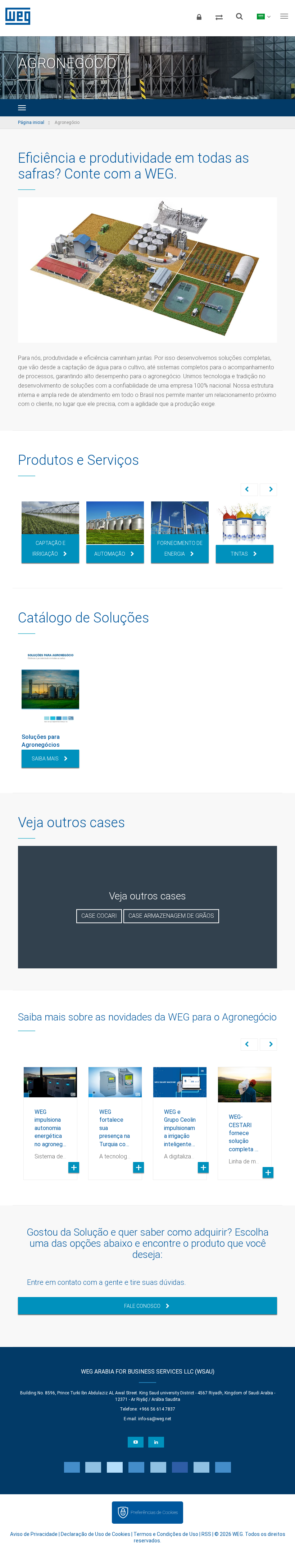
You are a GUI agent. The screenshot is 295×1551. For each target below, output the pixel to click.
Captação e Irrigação (48, 548)
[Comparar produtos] (219, 16)
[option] (50, 532)
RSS (206, 1534)
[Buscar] (239, 16)
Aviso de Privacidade (34, 1534)
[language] (263, 16)
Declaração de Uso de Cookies (95, 1534)
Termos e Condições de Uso (165, 1534)
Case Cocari (99, 915)
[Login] (199, 16)
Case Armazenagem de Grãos (171, 915)
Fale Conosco (142, 1306)
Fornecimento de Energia (180, 548)
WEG (15, 16)
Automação (109, 554)
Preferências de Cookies (154, 1512)
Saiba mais (45, 758)
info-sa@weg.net (154, 1418)
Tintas (239, 554)
